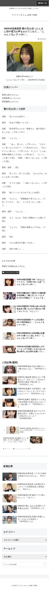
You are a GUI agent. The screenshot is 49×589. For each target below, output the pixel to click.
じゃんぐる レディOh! (12, 272)
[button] (45, 564)
